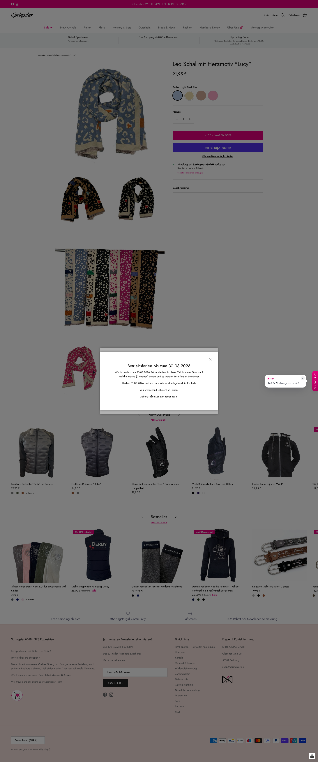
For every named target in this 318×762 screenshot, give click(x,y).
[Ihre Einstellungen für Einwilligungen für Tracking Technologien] (312, 756)
